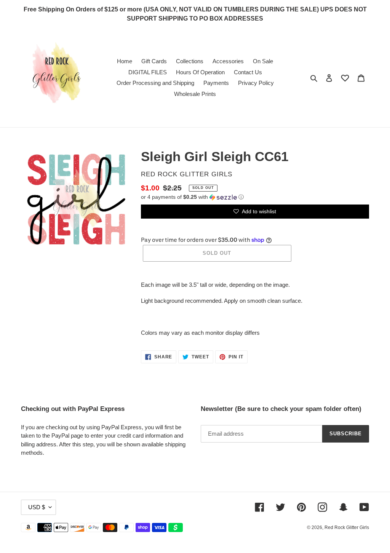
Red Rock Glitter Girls (346, 527)
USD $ (36, 507)
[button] (192, 197)
